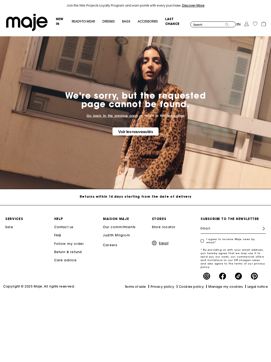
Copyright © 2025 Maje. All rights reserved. (39, 286)
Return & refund (68, 252)
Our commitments (119, 227)
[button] (63, 21)
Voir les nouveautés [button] (135, 131)
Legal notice (257, 287)
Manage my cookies (225, 287)
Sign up (262, 228)
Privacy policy (162, 287)
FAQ (57, 235)
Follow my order (69, 244)
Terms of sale (135, 287)
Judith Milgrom (116, 235)
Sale (9, 227)
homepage (175, 116)
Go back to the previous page (112, 116)
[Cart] (263, 23)
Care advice (65, 260)
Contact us (64, 227)
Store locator (164, 227)
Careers (110, 245)
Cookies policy (191, 287)
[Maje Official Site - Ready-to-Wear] (26, 22)
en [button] (239, 24)
